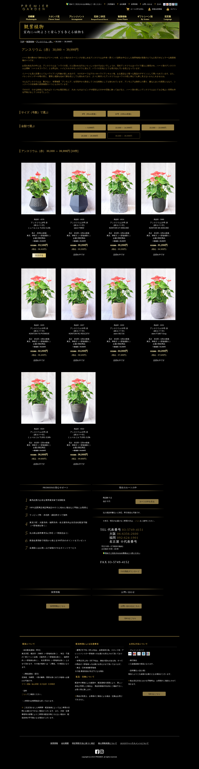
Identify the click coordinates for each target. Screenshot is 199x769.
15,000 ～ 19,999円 (157, 128)
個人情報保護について (107, 743)
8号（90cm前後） (89, 114)
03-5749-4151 (132, 529)
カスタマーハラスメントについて (134, 743)
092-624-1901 (127, 537)
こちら (137, 521)
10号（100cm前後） (124, 114)
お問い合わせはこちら (130, 606)
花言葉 (168, 17)
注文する (39, 255)
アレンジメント (76, 17)
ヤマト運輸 (26, 684)
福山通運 (35, 684)
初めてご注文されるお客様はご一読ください (122, 553)
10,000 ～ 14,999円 (123, 128)
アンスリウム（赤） (44, 42)
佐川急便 (43, 684)
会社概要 (65, 743)
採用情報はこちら (57, 606)
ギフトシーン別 (145, 17)
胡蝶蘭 (31, 17)
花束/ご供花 (99, 17)
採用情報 (54, 743)
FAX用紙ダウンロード (130, 571)
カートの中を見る (147, 502)
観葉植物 (122, 17)
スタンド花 (54, 17)
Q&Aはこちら (130, 618)
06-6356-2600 (127, 533)
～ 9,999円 (89, 128)
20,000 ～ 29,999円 (89, 136)
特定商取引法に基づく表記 (83, 743)
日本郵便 (51, 684)
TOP (22, 42)
